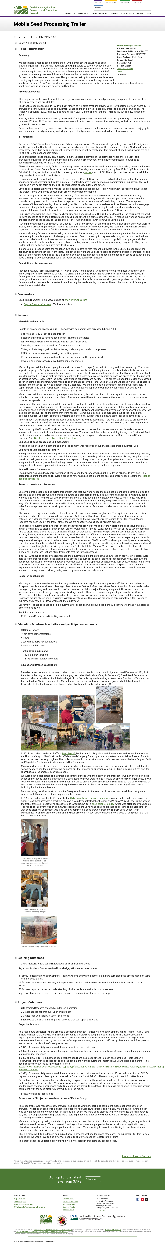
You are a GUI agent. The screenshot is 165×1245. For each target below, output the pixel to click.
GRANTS (114, 13)
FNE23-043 (129, 45)
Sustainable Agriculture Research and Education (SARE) (52, 1230)
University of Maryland (112, 1230)
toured (88, 172)
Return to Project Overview (136, 1156)
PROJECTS (70, 13)
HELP (149, 13)
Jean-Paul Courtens (125, 69)
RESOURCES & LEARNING (132, 13)
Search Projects (20, 1201)
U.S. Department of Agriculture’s (26, 1232)
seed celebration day (103, 803)
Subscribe (91, 1179)
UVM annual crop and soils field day (89, 798)
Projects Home (19, 1199)
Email (120, 71)
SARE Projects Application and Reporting (29, 1207)
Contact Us (100, 1210)
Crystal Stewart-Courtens (37, 304)
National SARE (68, 1199)
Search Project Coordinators (25, 1204)
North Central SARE (70, 1201)
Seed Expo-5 (68, 753)
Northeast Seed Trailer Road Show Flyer (55, 438)
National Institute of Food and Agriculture (52, 1232)
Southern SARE (69, 1207)
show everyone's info (76, 299)
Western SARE (68, 1209)
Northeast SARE (69, 1204)
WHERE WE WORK (100, 13)
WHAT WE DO (83, 13)
